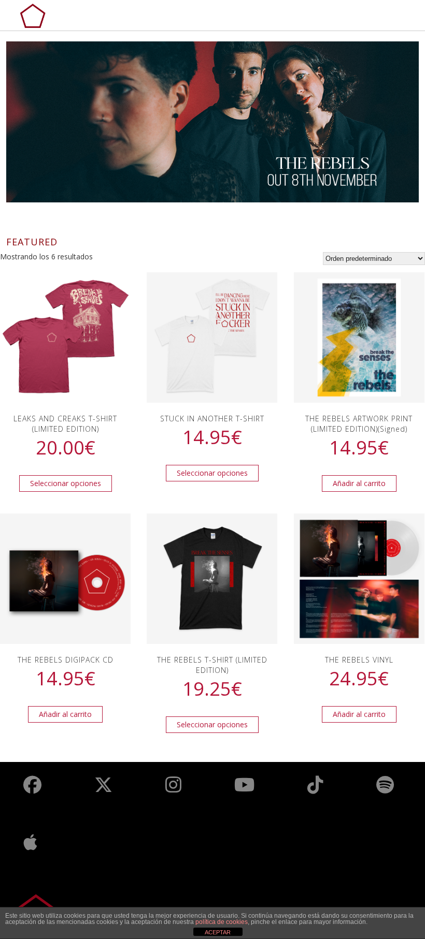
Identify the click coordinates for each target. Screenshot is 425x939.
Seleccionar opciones (65, 483)
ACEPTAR (218, 932)
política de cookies (221, 922)
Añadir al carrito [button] (359, 483)
